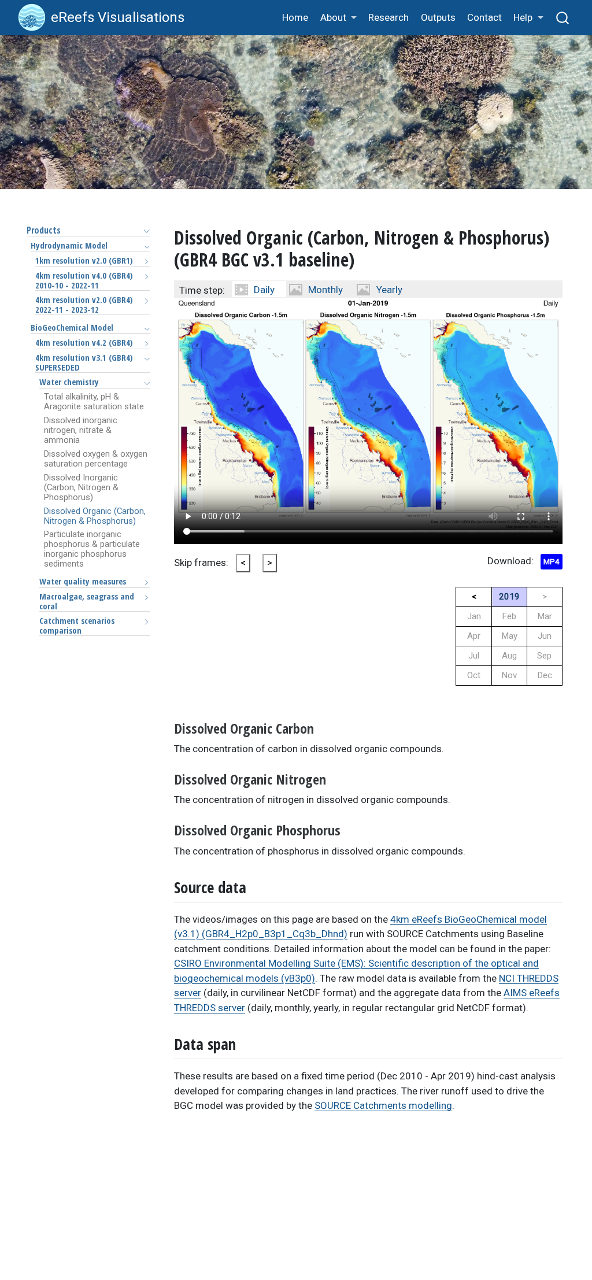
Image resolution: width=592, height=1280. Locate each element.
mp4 (551, 561)
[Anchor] (324, 727)
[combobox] (563, 17)
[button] (338, 18)
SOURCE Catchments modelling (383, 1105)
